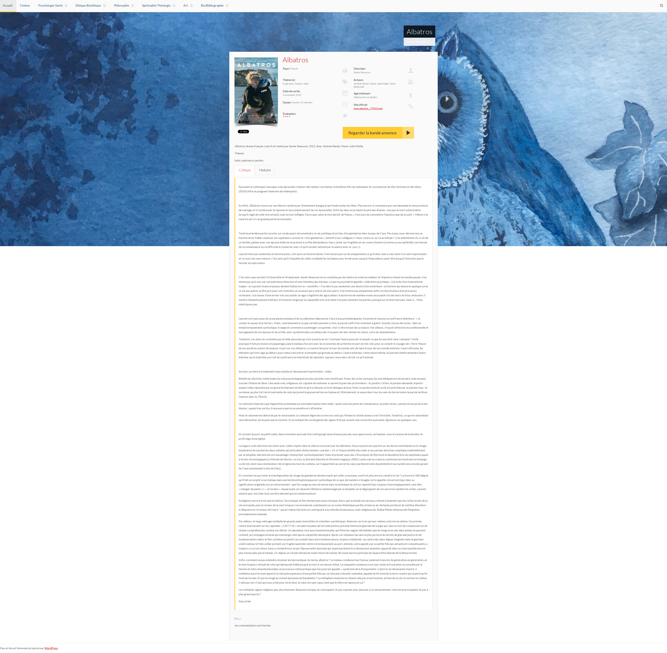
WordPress (51, 648)
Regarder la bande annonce (372, 132)
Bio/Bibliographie (212, 5)
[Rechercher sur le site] (661, 5)
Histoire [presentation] (265, 170)
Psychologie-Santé (50, 5)
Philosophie (121, 5)
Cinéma (25, 5)
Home (409, 41)
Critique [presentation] (244, 170)
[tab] (244, 170)
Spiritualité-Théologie (156, 5)
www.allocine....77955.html (368, 108)
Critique (417, 41)
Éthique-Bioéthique (88, 5)
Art (185, 5)
